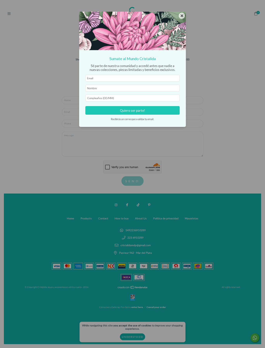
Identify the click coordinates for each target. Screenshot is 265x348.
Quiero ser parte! (132, 110)
